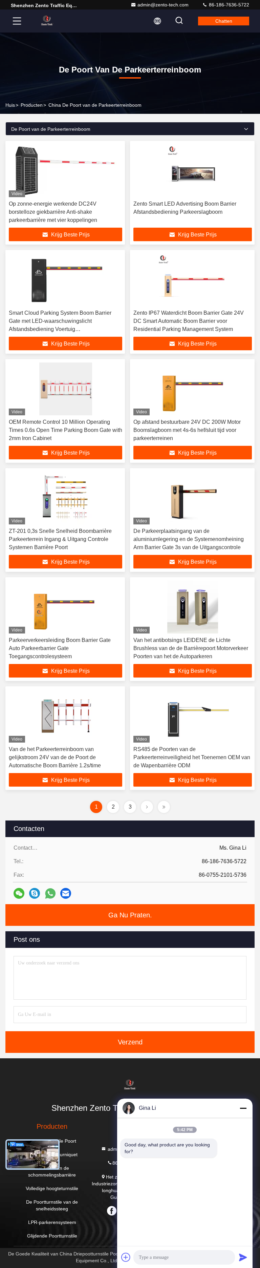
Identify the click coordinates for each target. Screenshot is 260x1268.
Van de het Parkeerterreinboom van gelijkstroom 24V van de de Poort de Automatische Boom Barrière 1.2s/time (55, 757)
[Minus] (243, 1108)
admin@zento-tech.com (163, 4)
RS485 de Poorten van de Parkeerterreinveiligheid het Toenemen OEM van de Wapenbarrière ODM (191, 757)
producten (32, 105)
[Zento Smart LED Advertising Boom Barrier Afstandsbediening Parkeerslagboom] (192, 170)
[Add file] (126, 1257)
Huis (10, 105)
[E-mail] (65, 893)
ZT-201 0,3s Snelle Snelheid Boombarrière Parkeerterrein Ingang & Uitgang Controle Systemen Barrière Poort (60, 539)
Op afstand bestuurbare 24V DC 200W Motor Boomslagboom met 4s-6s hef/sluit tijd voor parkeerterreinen (187, 430)
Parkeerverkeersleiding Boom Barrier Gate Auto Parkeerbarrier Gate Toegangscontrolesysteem (60, 648)
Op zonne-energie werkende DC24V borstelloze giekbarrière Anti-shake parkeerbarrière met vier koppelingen (53, 212)
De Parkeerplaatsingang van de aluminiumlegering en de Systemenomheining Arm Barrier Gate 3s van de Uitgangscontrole (188, 539)
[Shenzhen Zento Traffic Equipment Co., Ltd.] (47, 21)
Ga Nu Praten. (130, 915)
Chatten (223, 21)
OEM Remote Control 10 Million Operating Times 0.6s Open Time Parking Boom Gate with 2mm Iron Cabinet (65, 430)
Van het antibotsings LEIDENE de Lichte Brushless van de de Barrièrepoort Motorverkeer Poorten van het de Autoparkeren (190, 648)
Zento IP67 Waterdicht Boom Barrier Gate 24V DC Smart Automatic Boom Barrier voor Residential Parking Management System (188, 321)
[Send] (243, 1257)
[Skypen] (34, 893)
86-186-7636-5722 (228, 4)
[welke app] (50, 893)
